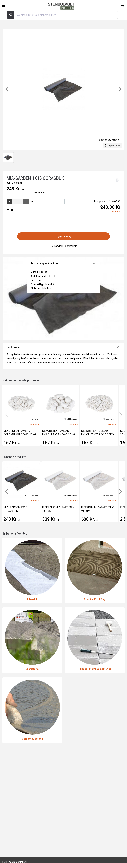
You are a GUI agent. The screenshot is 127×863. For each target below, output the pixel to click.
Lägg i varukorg (63, 236)
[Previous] (7, 89)
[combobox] (62, 15)
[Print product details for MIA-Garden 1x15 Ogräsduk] (117, 180)
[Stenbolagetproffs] (62, 6)
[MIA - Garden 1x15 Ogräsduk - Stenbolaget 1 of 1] (8, 157)
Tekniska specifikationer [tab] (63, 263)
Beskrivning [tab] (63, 347)
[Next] (119, 89)
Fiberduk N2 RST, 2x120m (98, 507)
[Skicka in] (10, 15)
